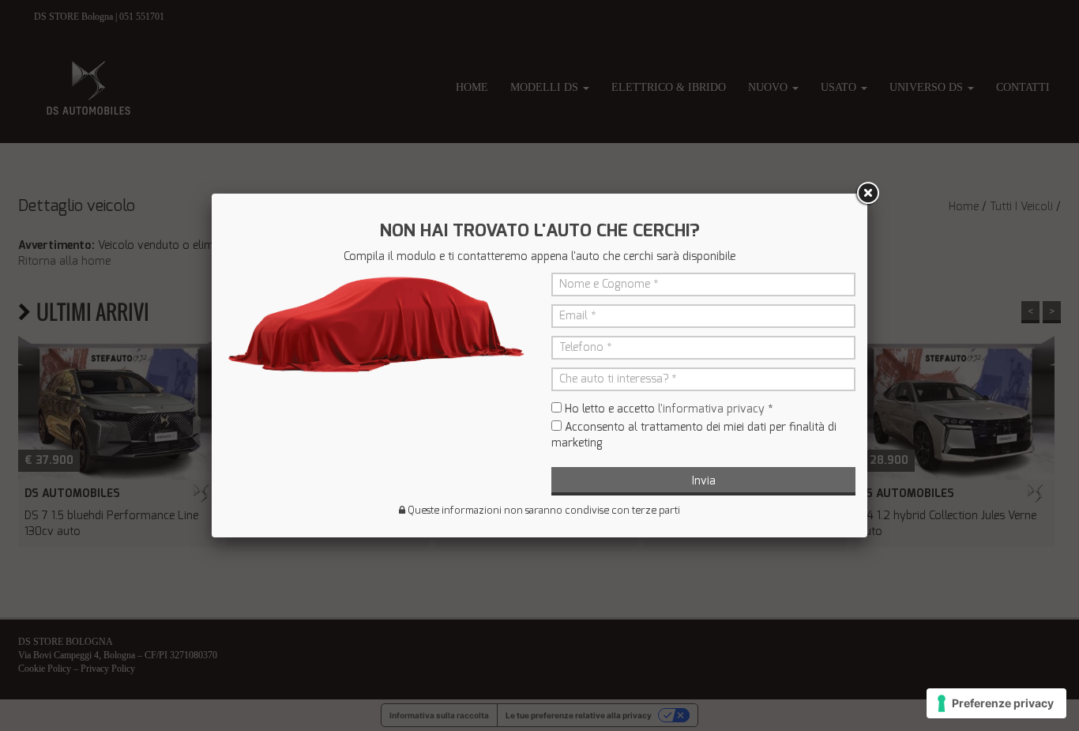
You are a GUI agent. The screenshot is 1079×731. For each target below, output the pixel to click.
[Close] (867, 193)
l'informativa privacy (711, 408)
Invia (704, 480)
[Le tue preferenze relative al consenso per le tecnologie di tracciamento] (996, 703)
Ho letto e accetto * (669, 408)
